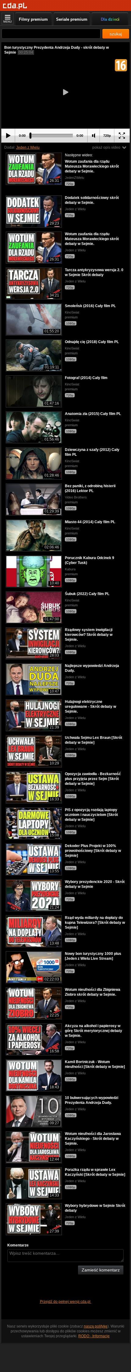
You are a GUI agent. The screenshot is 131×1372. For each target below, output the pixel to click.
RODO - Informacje (94, 1336)
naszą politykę (96, 1326)
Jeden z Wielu (28, 147)
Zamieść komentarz (101, 1269)
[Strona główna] (15, 6)
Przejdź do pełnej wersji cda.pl (65, 1301)
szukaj (116, 33)
